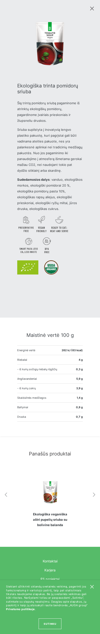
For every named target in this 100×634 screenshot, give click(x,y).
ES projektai (50, 579)
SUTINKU (50, 623)
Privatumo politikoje (20, 609)
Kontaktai (50, 561)
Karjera (50, 570)
